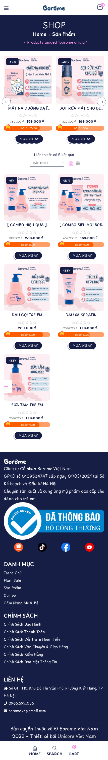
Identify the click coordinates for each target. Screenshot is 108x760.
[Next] (101, 101)
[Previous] (6, 101)
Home (39, 34)
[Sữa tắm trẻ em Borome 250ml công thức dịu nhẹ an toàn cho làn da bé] (27, 377)
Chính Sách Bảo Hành (22, 624)
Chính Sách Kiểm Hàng (23, 654)
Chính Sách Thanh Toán (24, 631)
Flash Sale (12, 580)
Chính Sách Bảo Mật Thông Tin (30, 661)
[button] (100, 7)
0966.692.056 (20, 703)
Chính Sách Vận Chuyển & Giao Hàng (36, 646)
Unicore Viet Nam (77, 736)
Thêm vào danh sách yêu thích (43, 77)
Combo (10, 595)
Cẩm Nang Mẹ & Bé (21, 603)
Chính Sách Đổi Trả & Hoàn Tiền (32, 639)
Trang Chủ (13, 572)
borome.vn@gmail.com (26, 710)
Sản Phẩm (63, 34)
